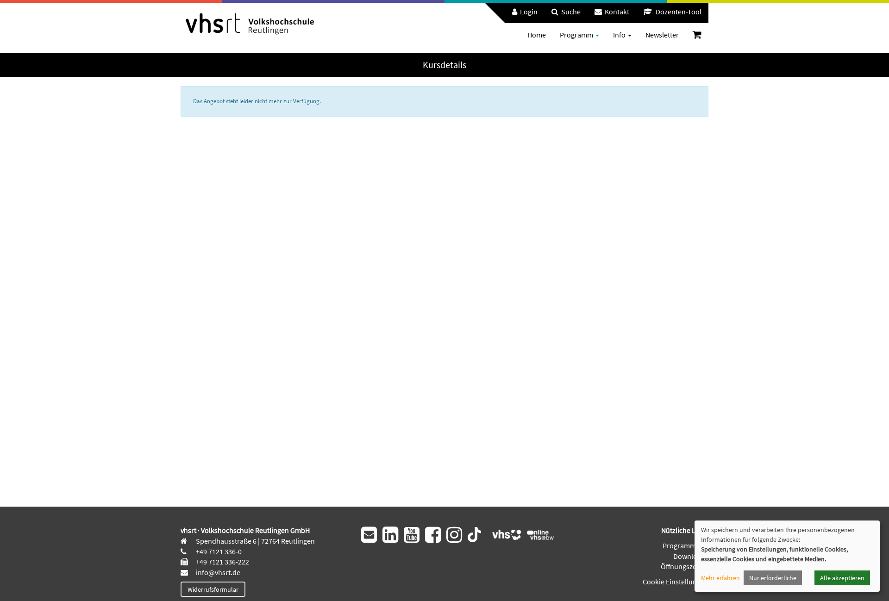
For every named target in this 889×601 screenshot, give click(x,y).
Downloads (690, 556)
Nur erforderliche (772, 578)
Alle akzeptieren (842, 578)
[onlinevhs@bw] (520, 534)
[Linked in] (390, 535)
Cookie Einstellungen (675, 581)
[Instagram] (454, 535)
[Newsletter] (369, 535)
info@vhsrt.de (217, 572)
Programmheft (685, 545)
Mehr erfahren (720, 578)
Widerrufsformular (213, 589)
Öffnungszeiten (684, 566)
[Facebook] (433, 535)
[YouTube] (411, 535)
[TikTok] (474, 534)
